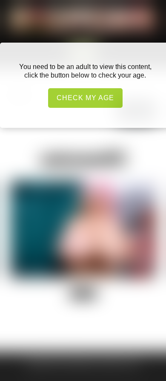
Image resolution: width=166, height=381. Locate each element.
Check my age (85, 97)
